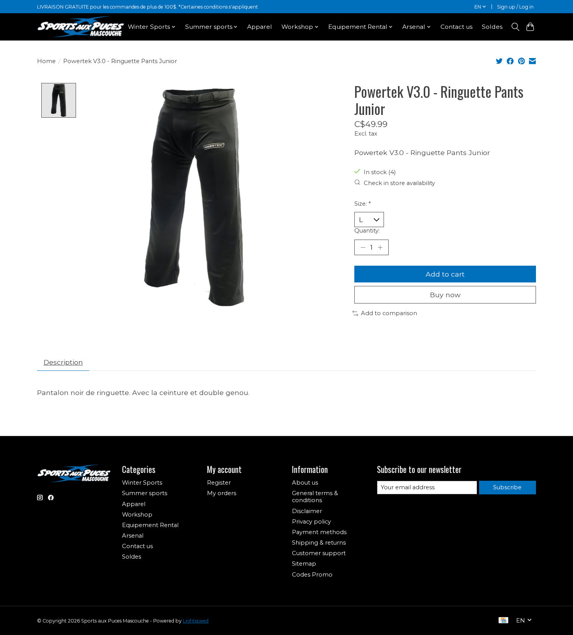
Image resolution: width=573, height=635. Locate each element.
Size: (362, 203)
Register (219, 482)
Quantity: (367, 230)
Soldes (492, 26)
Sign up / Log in (515, 7)
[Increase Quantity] (380, 247)
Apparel (259, 26)
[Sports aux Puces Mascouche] (81, 26)
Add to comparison (389, 313)
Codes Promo (312, 574)
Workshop (137, 514)
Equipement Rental (150, 525)
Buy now (445, 295)
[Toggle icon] (515, 27)
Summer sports (144, 493)
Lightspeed (196, 621)
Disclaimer (307, 511)
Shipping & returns (319, 542)
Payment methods (319, 532)
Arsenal (132, 535)
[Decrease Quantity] (362, 247)
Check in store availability (399, 182)
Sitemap (304, 563)
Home (46, 61)
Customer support (319, 553)
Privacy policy (311, 521)
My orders (221, 493)
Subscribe (507, 487)
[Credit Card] (503, 620)
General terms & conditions (315, 497)
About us (305, 482)
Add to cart (445, 274)
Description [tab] (63, 362)
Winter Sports (142, 482)
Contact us (456, 26)
